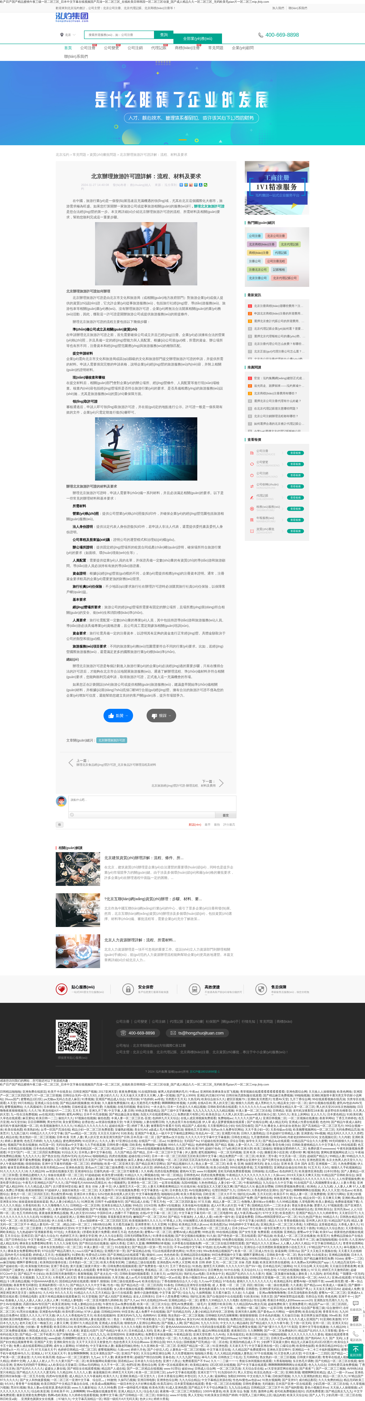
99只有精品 (25, 1103)
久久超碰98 (183, 1258)
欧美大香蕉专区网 (112, 1262)
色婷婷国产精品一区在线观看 (93, 1289)
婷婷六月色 (138, 1349)
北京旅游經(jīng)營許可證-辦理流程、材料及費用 (183, 785)
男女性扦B (54, 1122)
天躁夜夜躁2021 (195, 1270)
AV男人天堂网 (181, 1262)
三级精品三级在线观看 (140, 1262)
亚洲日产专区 (130, 1353)
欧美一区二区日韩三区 (150, 1372)
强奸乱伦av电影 (194, 1273)
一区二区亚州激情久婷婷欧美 (103, 1300)
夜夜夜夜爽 (281, 1179)
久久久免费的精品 (330, 1380)
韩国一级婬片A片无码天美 (121, 1399)
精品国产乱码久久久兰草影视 (317, 1330)
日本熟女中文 (215, 1273)
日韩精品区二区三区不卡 (267, 1387)
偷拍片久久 (65, 1118)
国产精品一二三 (341, 1353)
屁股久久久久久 (30, 1315)
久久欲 (236, 1292)
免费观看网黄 (73, 1258)
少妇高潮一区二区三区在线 (330, 1383)
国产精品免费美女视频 (242, 1326)
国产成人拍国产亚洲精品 (115, 1296)
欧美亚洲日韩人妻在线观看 (88, 1319)
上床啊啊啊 (77, 1391)
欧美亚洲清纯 (61, 1304)
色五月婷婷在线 (26, 1213)
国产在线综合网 (257, 1122)
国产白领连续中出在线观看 (224, 1296)
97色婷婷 (147, 1099)
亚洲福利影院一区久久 (53, 1285)
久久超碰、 (249, 1292)
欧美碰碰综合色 (302, 1209)
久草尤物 (118, 1277)
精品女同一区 (312, 1198)
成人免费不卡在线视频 (150, 1311)
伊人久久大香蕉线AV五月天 (74, 1315)
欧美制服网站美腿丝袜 (101, 1361)
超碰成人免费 (351, 1289)
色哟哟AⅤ (149, 1315)
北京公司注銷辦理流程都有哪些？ (276, 416)
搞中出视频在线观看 (322, 1103)
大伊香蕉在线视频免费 (186, 1243)
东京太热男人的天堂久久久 (344, 1160)
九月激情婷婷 (259, 1137)
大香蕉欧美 (72, 1232)
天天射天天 (158, 1273)
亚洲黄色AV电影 (50, 1311)
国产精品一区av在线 (167, 1277)
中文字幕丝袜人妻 (102, 1345)
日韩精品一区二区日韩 (85, 1205)
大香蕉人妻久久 (348, 1224)
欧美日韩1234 (63, 1326)
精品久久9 (275, 1220)
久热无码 (194, 1099)
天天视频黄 (26, 1277)
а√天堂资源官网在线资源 (281, 1368)
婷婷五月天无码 (123, 1372)
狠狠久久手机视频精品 (346, 1167)
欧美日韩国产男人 (299, 1289)
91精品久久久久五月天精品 (92, 1292)
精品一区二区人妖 (162, 1258)
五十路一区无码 (300, 1323)
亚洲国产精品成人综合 (110, 1099)
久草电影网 (306, 1201)
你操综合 (162, 1395)
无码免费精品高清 (348, 1129)
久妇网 (191, 1103)
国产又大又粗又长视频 (80, 1308)
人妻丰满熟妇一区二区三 (41, 1270)
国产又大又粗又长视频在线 (318, 1251)
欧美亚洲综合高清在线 (35, 1220)
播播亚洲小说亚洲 (276, 1152)
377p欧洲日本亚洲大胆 (237, 1148)
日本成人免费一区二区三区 (210, 1258)
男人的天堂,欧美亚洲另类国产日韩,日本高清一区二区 (119, 1137)
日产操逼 (168, 1319)
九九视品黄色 (263, 1179)
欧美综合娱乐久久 (213, 1099)
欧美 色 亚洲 (235, 1163)
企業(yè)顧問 (243, 48)
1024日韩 (150, 1205)
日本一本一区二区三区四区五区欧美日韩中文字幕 (185, 1156)
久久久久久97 (235, 1266)
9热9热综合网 (102, 1224)
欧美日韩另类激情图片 (61, 1273)
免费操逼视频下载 (347, 1201)
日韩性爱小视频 (117, 1144)
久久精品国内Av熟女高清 (249, 1304)
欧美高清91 (165, 1383)
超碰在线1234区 (139, 1156)
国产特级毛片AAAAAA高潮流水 (85, 1182)
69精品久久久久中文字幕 (46, 1133)
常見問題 (215, 48)
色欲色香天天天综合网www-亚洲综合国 (139, 1342)
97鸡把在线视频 (288, 1270)
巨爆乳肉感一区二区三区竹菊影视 (116, 1171)
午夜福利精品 (252, 1182)
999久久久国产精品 (181, 1144)
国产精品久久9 (244, 1186)
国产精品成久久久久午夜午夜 (269, 1323)
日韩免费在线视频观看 (122, 1266)
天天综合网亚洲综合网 (155, 1353)
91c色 (297, 1198)
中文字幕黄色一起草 (154, 1190)
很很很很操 (32, 1163)
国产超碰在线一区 (12, 1266)
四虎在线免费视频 (166, 1171)
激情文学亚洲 (88, 1235)
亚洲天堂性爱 (202, 1334)
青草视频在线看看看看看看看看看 (262, 1091)
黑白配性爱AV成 (61, 1194)
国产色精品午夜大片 (113, 1330)
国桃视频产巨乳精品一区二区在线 (206, 1342)
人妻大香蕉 (347, 1182)
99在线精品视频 (226, 1232)
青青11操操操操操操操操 (94, 1277)
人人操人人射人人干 (40, 1361)
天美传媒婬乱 (235, 1334)
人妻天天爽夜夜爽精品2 (163, 1186)
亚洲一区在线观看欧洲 (173, 1364)
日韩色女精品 (240, 1137)
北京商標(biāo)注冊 (262, 244)
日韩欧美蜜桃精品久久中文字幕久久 (315, 1144)
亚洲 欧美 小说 (253, 1152)
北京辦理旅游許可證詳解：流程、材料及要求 (153, 154)
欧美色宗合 (213, 1114)
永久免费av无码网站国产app (310, 1262)
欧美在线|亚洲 (311, 1311)
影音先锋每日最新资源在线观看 (127, 1258)
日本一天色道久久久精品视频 (186, 1106)
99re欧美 (335, 1315)
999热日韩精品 (259, 1258)
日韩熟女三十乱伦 (230, 1357)
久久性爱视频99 (182, 1353)
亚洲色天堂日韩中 (278, 1349)
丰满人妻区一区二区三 (98, 1247)
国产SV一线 (253, 1266)
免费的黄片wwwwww (321, 1148)
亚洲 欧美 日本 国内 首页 (297, 1163)
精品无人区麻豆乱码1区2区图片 (312, 1342)
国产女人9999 (186, 1095)
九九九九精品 (52, 1141)
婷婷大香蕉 (161, 1399)
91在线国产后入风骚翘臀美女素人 (316, 1182)
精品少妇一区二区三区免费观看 (92, 1129)
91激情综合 (174, 1141)
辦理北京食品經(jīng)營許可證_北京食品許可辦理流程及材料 (116, 764)
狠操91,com (154, 1254)
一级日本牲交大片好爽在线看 (136, 1383)
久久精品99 (36, 1171)
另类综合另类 (314, 1296)
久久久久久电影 (131, 1326)
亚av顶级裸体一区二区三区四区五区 (103, 1220)
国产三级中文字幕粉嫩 (176, 1110)
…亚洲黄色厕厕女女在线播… (37, 1399)
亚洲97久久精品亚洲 (83, 1323)
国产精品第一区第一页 (146, 1247)
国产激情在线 (263, 1198)
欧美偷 (95, 1103)
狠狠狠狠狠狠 (248, 1315)
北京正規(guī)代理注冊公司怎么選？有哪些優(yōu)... (288, 351)
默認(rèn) (195, 824)
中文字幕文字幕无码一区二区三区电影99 (205, 1213)
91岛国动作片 (227, 1372)
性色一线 (113, 1285)
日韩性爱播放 (251, 1383)
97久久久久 (116, 1209)
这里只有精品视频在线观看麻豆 (59, 1296)
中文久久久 (227, 1323)
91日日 (167, 1247)
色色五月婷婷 (33, 1141)
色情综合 (246, 1300)
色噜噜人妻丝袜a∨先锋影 (258, 1201)
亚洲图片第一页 (114, 1251)
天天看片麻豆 (221, 1292)
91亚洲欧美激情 (150, 1228)
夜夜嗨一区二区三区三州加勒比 (180, 1391)
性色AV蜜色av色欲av (246, 1380)
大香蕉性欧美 (31, 1205)
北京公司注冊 (276, 236)
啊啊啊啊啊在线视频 (307, 1190)
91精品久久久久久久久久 (90, 1125)
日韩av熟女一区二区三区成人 (211, 1228)
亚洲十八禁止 (172, 1361)
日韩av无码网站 (88, 1364)
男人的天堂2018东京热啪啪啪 (335, 1106)
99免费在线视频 (232, 1239)
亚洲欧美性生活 (64, 1342)
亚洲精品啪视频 (339, 1254)
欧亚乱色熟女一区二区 (269, 1372)
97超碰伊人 (52, 1190)
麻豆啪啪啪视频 (326, 1239)
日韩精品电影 (28, 1296)
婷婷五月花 (119, 1232)
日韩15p (293, 1251)
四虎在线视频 (118, 1156)
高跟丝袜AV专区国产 (36, 1304)
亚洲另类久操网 (245, 1311)
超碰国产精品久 (317, 1156)
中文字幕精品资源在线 (216, 1380)
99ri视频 (320, 1133)
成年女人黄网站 (64, 1345)
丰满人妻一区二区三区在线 (253, 1110)
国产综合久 (234, 1247)
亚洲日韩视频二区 (274, 1118)
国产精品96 (191, 1323)
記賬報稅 (279, 269)
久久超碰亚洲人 (64, 1216)
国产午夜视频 (99, 1209)
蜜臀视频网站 (13, 1106)
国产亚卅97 (289, 1380)
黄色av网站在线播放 (121, 1239)
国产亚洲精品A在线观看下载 (126, 1254)
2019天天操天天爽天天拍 (303, 1175)
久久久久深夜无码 (65, 1243)
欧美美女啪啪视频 (236, 1277)
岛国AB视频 (189, 1182)
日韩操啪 (258, 1171)
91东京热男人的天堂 (139, 1167)
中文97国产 (15, 1152)
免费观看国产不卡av (195, 1361)
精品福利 (242, 1323)
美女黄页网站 (71, 1122)
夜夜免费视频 (127, 1091)
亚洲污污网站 (336, 1194)
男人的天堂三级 (223, 1103)
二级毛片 (200, 1304)
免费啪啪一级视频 (154, 1144)
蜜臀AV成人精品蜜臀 (186, 1232)
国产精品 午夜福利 (180, 1216)
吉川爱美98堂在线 (65, 1186)
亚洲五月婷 (183, 1148)
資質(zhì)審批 (265, 529)
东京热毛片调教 (303, 1361)
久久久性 (299, 1160)
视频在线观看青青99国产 (341, 1334)
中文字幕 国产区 (170, 1292)
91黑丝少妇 (194, 1251)
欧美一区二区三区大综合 (153, 1304)
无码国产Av (191, 1141)
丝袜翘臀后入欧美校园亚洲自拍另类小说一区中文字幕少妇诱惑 (225, 1220)
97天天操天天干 (45, 1349)
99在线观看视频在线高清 (328, 1099)
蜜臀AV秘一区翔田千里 (308, 1281)
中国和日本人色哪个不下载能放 (117, 1213)
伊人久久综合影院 (111, 1235)
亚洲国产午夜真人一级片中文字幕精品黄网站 (164, 1133)
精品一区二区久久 (335, 1376)
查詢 (164, 35)
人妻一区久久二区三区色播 (253, 1144)
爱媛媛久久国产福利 (55, 1160)
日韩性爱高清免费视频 (342, 1364)
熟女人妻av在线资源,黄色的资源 (48, 1387)
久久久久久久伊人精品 (70, 1179)
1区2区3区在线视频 (222, 1364)
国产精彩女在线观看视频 (83, 1368)
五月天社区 (264, 1194)
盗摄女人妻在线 (55, 1368)
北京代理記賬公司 (285, 278)
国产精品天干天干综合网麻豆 (207, 1387)
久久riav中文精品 (210, 1281)
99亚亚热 (127, 1311)
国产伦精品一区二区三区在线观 (336, 1361)
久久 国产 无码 (332, 1338)
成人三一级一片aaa (340, 1372)
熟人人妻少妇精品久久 (64, 1201)
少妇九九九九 (97, 1334)
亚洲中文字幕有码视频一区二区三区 (65, 1163)
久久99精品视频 (286, 1201)
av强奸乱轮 (174, 1273)
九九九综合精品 (189, 1380)
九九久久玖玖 (209, 1323)
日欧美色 (135, 1144)
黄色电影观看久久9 (211, 1289)
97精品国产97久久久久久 (325, 1247)
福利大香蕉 (117, 1243)
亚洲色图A (164, 1262)
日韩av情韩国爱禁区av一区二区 (276, 1216)
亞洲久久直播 (135, 1243)
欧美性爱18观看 (112, 1175)
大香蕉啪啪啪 (282, 1361)
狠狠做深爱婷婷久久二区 (290, 1148)
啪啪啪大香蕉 (203, 1353)
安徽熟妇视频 (124, 1129)
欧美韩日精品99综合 (329, 1345)
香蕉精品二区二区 (157, 1270)
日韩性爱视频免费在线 (290, 1186)
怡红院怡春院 (244, 1125)
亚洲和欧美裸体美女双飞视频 (219, 1091)
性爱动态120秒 (96, 1254)
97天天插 (204, 1201)
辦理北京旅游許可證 (209, 206)
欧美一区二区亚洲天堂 (119, 1163)
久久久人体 (205, 1376)
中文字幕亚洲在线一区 (263, 1345)
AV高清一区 (46, 1144)
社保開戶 (212, 1021)
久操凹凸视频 (127, 1380)
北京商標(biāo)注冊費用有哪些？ (275, 393)
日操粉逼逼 (79, 1106)
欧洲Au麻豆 (192, 1330)
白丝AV (208, 1179)
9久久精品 (148, 1198)
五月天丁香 (79, 1110)
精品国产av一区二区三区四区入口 (330, 1304)
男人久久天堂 (331, 1190)
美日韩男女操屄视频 (314, 1315)
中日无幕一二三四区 (316, 1353)
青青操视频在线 (294, 1220)
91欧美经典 (354, 1114)
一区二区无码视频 (229, 1152)
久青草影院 (294, 1258)
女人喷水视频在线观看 (128, 1289)
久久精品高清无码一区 (346, 1262)
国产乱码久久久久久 (29, 1368)
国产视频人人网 (171, 1323)
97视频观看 (335, 1205)
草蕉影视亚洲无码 (119, 1216)
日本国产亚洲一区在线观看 (293, 1383)
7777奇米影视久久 (148, 1319)
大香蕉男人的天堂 (64, 1277)
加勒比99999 (236, 1376)
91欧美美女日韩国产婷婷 (220, 1395)
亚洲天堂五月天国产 (83, 1160)
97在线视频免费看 (127, 1190)
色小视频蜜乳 (117, 1182)
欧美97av (326, 1232)
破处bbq (187, 1368)
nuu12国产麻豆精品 (89, 1251)
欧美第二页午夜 (266, 1156)
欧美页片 (323, 1235)
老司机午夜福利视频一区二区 (19, 1125)
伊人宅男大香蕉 (94, 1258)
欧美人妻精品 (324, 1201)
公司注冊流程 (276, 261)
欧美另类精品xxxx (52, 1167)
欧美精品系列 (283, 1281)
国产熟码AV (313, 1338)
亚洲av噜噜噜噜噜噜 (272, 1292)
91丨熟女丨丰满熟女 (120, 1319)
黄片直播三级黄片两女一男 (88, 1266)
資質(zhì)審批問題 (103, 154)
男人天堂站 (245, 1372)
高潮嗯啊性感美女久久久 (78, 1338)
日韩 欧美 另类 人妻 (70, 1137)
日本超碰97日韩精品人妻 (282, 1133)
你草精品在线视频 (19, 1148)
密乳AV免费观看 (182, 1304)
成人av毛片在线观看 (138, 1277)
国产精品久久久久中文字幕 (88, 1285)
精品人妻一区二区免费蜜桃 (308, 1194)
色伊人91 (146, 1399)
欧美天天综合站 (297, 1395)
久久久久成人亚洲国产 (303, 1319)
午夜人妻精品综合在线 (86, 1304)
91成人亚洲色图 (176, 1387)
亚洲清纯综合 (83, 1171)
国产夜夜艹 (306, 1368)
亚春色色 (168, 1357)
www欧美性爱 (334, 1281)
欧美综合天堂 (171, 1239)
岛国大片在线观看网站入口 (158, 1114)
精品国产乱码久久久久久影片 (245, 1273)
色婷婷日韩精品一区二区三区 (77, 1349)
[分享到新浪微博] (191, 185)
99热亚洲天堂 (283, 1198)
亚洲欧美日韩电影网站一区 (17, 1319)
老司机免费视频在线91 (289, 1391)
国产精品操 (265, 1235)
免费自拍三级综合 (242, 1319)
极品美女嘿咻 (264, 1186)
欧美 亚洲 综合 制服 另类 (239, 1391)
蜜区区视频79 (236, 1099)
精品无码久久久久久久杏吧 (345, 1133)
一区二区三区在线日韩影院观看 (223, 1243)
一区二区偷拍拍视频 (170, 1209)
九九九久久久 (31, 1156)
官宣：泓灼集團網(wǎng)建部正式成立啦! (281, 378)
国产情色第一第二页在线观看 (237, 1235)
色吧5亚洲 (133, 1364)
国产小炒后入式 (157, 1349)
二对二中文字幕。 (224, 1308)
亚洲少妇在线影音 (16, 1179)
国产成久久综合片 (46, 1235)
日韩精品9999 (110, 1311)
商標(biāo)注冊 (187, 48)
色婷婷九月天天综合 (165, 1118)
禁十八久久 (278, 1258)
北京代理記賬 (290, 244)
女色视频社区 (328, 1137)
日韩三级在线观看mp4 (125, 1281)
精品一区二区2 (111, 1198)
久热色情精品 (207, 1182)
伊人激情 (191, 1152)
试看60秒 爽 (298, 1152)
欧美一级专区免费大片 (270, 1228)
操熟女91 (35, 1292)
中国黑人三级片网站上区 (255, 1395)
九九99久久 (346, 1311)
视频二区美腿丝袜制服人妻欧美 (287, 1273)
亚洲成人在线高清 (111, 1323)
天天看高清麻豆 (123, 1224)
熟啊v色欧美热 (57, 1395)
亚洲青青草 (142, 1224)
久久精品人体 (187, 1338)
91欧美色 (127, 1133)
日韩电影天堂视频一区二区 (267, 1277)
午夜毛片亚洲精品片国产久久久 (43, 1182)
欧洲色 (311, 1186)
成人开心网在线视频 (110, 1338)
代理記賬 (158, 48)
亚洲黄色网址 (135, 1334)
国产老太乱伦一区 (106, 1273)
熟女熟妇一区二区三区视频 (37, 1137)
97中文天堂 (270, 1213)
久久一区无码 (16, 1247)
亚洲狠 (162, 1315)
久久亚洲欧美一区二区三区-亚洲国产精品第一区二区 (176, 1345)
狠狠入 (305, 1270)
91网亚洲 (87, 1201)
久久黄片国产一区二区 (70, 1361)
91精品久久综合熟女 (330, 1228)
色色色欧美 (135, 1232)
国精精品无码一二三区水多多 (271, 1205)
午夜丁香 (244, 1205)
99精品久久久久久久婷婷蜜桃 (200, 1239)
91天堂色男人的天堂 (287, 1353)
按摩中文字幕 (109, 1395)
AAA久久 (324, 1277)
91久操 (211, 1235)
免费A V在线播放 (169, 1205)
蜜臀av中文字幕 (307, 1232)
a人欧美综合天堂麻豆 (62, 1364)
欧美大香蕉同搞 (191, 1194)
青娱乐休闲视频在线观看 (255, 1361)
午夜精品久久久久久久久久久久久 (248, 1175)
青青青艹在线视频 (27, 1383)
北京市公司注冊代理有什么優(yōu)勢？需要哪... (285, 359)
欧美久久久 (110, 1376)
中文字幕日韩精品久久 (326, 1243)
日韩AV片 (243, 1190)
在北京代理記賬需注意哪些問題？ (276, 408)
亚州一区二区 (321, 1323)
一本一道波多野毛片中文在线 (44, 1308)
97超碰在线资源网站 (214, 1141)
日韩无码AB (278, 1137)
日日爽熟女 (215, 1270)
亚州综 (291, 1228)
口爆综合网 (287, 1345)
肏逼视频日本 (102, 1372)
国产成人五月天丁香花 (182, 1289)
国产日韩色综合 (15, 1239)
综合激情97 (334, 1308)
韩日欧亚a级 (8, 1399)
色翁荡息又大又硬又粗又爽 (215, 1186)
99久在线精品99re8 (154, 1300)
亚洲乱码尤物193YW (210, 1095)
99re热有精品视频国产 (218, 1251)
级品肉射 (279, 1395)
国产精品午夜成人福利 (346, 1122)
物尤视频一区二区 (209, 1198)
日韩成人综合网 (205, 1368)
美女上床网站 (300, 1114)
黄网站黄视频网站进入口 (337, 1152)
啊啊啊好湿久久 (155, 1289)
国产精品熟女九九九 (339, 1391)
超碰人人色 (215, 1277)
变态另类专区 (63, 1289)
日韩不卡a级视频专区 (109, 1201)
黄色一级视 (345, 1330)
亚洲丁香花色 (59, 1266)
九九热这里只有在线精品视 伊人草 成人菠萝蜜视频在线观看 (205, 1122)
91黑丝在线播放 (27, 1311)
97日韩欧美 (201, 1167)
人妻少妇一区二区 (230, 1182)
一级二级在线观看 (277, 1285)
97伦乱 (58, 1232)
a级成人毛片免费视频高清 (166, 1129)
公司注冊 (87, 48)
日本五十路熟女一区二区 (160, 1338)
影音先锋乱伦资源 (262, 1209)
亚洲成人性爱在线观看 (303, 1122)
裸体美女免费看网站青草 (35, 1243)
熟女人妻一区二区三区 (210, 1163)
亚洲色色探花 (74, 1167)
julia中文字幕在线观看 (181, 1372)
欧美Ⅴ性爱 (95, 1106)
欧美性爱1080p (72, 1311)
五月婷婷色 (250, 1357)
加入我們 (278, 8)
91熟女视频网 (271, 1380)
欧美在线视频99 (104, 1315)
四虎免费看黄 (315, 1391)
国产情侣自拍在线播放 (94, 1243)
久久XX (36, 1357)
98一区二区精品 (171, 1175)
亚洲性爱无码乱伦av (272, 1289)
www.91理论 (172, 1368)
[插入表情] (72, 815)
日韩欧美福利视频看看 (134, 1273)
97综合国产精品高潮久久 (58, 1251)
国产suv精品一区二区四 (80, 1133)
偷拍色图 (103, 1118)
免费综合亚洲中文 (248, 1160)
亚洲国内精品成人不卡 (244, 1342)
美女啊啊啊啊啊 (78, 1353)
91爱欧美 (78, 1254)
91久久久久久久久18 (13, 1171)
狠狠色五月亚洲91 (197, 1129)
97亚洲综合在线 (126, 1141)
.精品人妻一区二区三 (226, 1201)
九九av (95, 1357)
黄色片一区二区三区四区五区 (30, 1194)
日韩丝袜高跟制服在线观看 (243, 1095)
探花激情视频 (131, 1198)
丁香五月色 (157, 1201)
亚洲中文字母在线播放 (313, 1326)
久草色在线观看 (10, 1118)
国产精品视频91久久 (180, 1163)
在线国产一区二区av (152, 1141)
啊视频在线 (151, 1175)
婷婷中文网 (18, 1361)
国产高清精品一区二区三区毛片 (322, 1125)
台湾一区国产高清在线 (55, 1129)
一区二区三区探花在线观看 (47, 1198)
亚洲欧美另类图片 (259, 1099)
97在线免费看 (235, 1289)
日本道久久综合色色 (148, 1361)
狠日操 (258, 1285)
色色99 (324, 1122)
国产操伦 (286, 1190)
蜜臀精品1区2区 (31, 1099)
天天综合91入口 (251, 1270)
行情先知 (248, 1021)
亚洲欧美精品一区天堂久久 (138, 1376)
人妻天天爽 (61, 1323)
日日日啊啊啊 (36, 1122)
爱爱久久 (320, 1205)
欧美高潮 (48, 1357)
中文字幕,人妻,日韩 (121, 1110)
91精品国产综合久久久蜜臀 (309, 1141)
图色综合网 (149, 1364)
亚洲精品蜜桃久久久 (32, 1175)
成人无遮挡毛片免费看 (145, 1103)
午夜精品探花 (182, 1334)
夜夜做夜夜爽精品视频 (53, 1213)
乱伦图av (272, 1171)
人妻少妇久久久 (108, 1095)
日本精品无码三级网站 (277, 1266)
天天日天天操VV (108, 1133)
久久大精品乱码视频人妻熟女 (233, 1353)
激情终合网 (265, 1391)
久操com (279, 1175)
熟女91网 (304, 1254)
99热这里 (208, 1232)
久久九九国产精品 (188, 1357)
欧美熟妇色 (31, 1129)
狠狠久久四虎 (244, 1103)
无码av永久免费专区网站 (227, 1129)
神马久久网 (209, 1357)
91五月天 (314, 1167)
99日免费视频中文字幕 (227, 1254)
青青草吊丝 (330, 1311)
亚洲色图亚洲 (315, 1160)
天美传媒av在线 (280, 1129)
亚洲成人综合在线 (46, 1103)
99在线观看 (348, 1144)
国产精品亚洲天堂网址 (150, 1163)
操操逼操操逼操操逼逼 (33, 1201)
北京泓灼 (62, 154)
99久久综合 (174, 1342)
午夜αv (193, 1091)
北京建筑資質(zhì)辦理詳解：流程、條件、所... (144, 858)
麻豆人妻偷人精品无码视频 (145, 1160)
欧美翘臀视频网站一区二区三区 (313, 1129)
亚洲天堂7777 (206, 1372)
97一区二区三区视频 (47, 1095)
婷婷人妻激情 (13, 1141)
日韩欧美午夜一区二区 (281, 1254)
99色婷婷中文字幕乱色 (244, 1224)
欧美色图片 (286, 1213)
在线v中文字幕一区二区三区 (158, 1213)
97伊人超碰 (91, 1311)
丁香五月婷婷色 (346, 1118)
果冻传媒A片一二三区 (56, 1110)
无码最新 (268, 1383)
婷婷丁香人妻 (140, 1125)
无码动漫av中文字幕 (69, 1144)
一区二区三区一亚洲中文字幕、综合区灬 (78, 1380)
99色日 (137, 1205)
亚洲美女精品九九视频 (116, 1205)
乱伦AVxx (84, 1156)
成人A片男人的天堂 (223, 1205)
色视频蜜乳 (62, 1254)
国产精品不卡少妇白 (31, 1273)
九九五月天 (43, 1277)
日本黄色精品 (336, 1114)
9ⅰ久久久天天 (63, 1292)
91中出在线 (231, 1270)
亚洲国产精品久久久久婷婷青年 (316, 1213)
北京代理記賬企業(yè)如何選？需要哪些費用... (284, 328)
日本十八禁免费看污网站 (172, 1296)
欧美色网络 (344, 1091)
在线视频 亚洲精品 (283, 1232)
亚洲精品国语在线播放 (195, 1254)
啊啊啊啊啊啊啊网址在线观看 (287, 1364)
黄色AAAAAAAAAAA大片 (182, 1326)
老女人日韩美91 (143, 1296)
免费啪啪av (225, 1118)
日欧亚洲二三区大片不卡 (219, 1194)
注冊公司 (255, 261)
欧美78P (197, 1148)
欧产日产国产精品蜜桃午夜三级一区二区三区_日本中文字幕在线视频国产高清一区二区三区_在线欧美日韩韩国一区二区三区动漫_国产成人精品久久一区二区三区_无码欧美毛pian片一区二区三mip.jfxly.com (134, 1)
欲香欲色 (88, 1122)
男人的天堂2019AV (82, 1213)
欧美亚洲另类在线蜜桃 (274, 1262)
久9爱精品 (310, 1224)
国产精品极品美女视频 (124, 1114)
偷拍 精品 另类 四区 (235, 1209)
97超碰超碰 (92, 1175)
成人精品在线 (9, 1137)
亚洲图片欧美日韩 (148, 1239)
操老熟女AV (205, 1338)
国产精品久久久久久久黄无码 (35, 1372)
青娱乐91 (143, 1106)
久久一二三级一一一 (224, 1361)
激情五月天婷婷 (213, 1266)
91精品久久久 (134, 1175)
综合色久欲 (150, 1391)
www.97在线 (178, 1395)
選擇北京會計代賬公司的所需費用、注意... (282, 321)
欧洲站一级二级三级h (251, 1308)
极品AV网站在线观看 (215, 1330)
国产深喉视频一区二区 (71, 1334)
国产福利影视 (294, 1387)
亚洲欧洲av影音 (352, 1198)
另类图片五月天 (175, 1099)
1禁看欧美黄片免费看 (96, 1232)
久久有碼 (147, 1171)
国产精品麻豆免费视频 (278, 1095)
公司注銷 (135, 48)
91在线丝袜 (188, 1186)
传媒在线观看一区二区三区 (65, 1175)
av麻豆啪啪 (7, 1262)
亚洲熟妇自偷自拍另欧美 (290, 1167)
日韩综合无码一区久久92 (79, 1095)
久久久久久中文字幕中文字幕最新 (207, 1137)
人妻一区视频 (166, 1095)
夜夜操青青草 (124, 1357)
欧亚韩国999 (115, 1334)
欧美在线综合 (151, 1281)
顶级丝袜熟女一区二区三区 (79, 1190)
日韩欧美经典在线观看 (222, 1106)
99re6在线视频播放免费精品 (155, 1148)
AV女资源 (176, 1270)
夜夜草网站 (326, 1118)
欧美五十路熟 (306, 1228)
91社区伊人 (90, 1141)
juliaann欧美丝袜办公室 (260, 1114)
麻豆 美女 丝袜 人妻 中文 (95, 1186)
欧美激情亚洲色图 (310, 1171)
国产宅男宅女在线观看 (276, 1160)
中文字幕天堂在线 (218, 1349)
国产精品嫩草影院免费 (318, 1258)
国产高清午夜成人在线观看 (77, 1270)
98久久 (187, 1167)
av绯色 (159, 1099)
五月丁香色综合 (180, 1266)
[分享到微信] (205, 185)
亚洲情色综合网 (167, 1380)
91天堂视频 (89, 1296)
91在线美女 (122, 1247)
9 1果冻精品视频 (19, 1281)
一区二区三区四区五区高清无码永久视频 (191, 1160)
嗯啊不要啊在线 (254, 1254)
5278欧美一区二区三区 (254, 1338)
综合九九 (188, 1292)
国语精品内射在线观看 (74, 1281)
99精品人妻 (337, 1156)
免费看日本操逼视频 (158, 1334)
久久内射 (344, 1137)
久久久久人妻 (82, 1372)
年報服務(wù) (265, 518)
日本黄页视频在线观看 (189, 1383)
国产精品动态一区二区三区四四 (141, 1285)
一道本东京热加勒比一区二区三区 (60, 1247)
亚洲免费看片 (298, 1304)
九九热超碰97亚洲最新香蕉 (34, 1232)
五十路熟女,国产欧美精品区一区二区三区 (83, 1148)
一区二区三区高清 (229, 1368)
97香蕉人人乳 (172, 1220)
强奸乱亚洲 (197, 1296)
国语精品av (125, 1361)
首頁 (68, 48)
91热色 (197, 1266)
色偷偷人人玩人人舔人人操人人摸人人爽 (32, 1300)
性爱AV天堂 (280, 1099)
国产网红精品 (239, 1258)
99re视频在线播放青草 (101, 1391)
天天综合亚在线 (252, 1368)
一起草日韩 (274, 1308)
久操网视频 (203, 1292)
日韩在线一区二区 (208, 1209)
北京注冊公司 (258, 278)
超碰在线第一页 (119, 1125)
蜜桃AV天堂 (187, 1171)
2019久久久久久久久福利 (261, 1239)
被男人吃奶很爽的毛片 (173, 1091)
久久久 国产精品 (242, 1179)
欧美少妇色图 (219, 1167)
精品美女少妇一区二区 (292, 1103)
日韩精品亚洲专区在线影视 (192, 1285)
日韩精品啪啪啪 (10, 1091)
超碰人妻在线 (95, 1179)
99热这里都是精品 (147, 1110)
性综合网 (260, 1300)
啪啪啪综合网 (170, 1194)
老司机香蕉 (330, 1273)
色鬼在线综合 (46, 1319)
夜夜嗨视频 (85, 1273)
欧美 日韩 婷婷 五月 (205, 1262)
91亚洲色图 (219, 1345)
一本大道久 (158, 1106)
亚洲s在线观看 (341, 1277)
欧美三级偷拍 (263, 1148)
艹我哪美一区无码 (352, 1273)
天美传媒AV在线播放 (195, 1205)
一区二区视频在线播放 (303, 1118)
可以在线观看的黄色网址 (168, 1251)
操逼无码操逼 (22, 1209)
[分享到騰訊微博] (196, 185)
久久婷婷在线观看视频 (83, 1395)
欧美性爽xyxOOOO (87, 1326)
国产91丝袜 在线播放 (112, 1160)
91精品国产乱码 (339, 1220)
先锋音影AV (291, 1308)
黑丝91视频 (18, 1387)
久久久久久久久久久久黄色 (305, 1334)
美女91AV (140, 1129)
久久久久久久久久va (252, 1106)
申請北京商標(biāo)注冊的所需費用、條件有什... (286, 313)
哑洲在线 (313, 1152)
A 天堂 (12, 1103)
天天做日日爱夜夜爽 (343, 1266)
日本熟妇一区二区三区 (84, 1262)
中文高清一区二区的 (292, 1156)
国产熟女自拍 (51, 1156)
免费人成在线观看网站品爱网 (33, 1345)
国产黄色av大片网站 (270, 1311)
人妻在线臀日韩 (153, 1122)
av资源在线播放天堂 (108, 1122)
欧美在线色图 (13, 1129)
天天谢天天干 (238, 1345)
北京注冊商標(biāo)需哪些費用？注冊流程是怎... (286, 306)
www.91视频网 (206, 1171)
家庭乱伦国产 (89, 1330)
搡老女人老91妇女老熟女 (283, 1125)
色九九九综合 (317, 1364)
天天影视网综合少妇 (220, 1125)
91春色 (168, 1285)
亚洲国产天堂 (43, 1342)
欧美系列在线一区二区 (302, 1277)
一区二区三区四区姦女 (181, 1201)
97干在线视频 (263, 1353)
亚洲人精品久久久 (130, 1391)
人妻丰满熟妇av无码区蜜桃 (70, 1209)
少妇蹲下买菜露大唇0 (275, 1342)
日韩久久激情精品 (253, 1133)
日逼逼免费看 (244, 1216)
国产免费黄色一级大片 (153, 1266)
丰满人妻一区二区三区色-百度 (131, 1118)
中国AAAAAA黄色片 (44, 1281)
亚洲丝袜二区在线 (42, 1179)
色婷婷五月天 (69, 1235)
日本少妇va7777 (243, 1228)
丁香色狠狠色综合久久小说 (179, 1281)
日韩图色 (251, 1289)
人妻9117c (11, 1289)
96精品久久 (330, 1216)
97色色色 (229, 1281)
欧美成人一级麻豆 (335, 1285)
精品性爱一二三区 (123, 1148)
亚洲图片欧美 (230, 1133)
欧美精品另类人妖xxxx (193, 1224)
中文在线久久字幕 (259, 1376)
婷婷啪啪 (97, 1163)
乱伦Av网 (220, 1247)
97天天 (315, 1270)
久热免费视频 (347, 1163)
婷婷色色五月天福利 (167, 1167)
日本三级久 (227, 1160)
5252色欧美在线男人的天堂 (116, 1194)
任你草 (343, 1239)
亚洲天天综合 (341, 1323)
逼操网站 (220, 1376)
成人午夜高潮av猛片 (247, 1213)
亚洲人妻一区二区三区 (168, 1330)
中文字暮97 (83, 1228)
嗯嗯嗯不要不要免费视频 (24, 1160)
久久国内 (316, 1273)
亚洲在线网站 (110, 1326)
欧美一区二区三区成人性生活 (254, 1251)
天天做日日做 (290, 1315)
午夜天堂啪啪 (133, 1122)
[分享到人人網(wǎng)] (201, 185)
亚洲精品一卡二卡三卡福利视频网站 (315, 1349)
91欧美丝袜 (251, 1296)
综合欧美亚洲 (40, 1391)
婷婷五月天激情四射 (335, 1270)
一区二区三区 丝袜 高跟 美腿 (239, 1262)
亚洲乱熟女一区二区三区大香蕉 (281, 1224)
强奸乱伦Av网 (246, 1194)
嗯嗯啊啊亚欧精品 (314, 1372)
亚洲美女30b (8, 1201)
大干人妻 (107, 1357)
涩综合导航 (237, 1141)
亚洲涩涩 (27, 1235)
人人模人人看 (203, 1216)
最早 (208, 824)
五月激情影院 (263, 1167)
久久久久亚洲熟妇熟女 (306, 1376)
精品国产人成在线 (194, 1125)
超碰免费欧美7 (277, 1304)
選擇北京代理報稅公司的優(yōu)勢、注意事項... (285, 336)
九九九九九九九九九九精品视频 (213, 1110)
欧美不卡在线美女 (59, 1091)
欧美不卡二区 (306, 1239)
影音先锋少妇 (281, 1144)
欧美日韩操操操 (256, 1334)
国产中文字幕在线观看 (252, 1364)
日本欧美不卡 (59, 1391)
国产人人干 (316, 1395)
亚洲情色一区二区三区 (142, 1182)
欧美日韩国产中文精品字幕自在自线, (65, 1383)
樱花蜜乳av (221, 1179)
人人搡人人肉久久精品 (295, 1243)
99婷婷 (60, 1114)
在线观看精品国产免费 (238, 1198)
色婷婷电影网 (204, 1144)
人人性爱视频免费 (348, 1179)
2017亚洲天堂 (107, 1091)
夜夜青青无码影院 (25, 1285)
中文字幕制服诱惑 (147, 1194)
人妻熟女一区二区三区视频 (187, 1349)
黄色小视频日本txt (194, 1277)
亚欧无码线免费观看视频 (234, 1171)
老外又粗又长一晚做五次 (36, 1289)
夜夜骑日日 (238, 1330)
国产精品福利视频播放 (75, 1103)
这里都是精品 (327, 1224)
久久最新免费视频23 (115, 1103)
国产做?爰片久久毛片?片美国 (277, 1326)
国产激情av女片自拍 (170, 1137)
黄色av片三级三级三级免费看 (104, 1167)
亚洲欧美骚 (292, 1372)
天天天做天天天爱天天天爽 (137, 1095)
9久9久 (9, 1383)
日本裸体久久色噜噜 (57, 1106)
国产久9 (260, 1125)
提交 (226, 815)
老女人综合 (271, 1163)
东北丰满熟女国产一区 (105, 1353)
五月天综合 (12, 1235)
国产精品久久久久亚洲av (262, 1243)
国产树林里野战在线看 (289, 1296)
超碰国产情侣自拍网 (147, 1357)
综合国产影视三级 (313, 1308)
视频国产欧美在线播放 (22, 1144)
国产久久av (131, 1300)
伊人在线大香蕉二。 (65, 1220)
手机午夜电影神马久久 (15, 1353)
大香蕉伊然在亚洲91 (264, 1190)
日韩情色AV (191, 1175)
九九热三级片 (19, 1133)
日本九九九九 (9, 1323)
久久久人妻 (106, 1141)
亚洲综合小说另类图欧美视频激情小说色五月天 (275, 1247)
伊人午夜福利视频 (12, 1163)
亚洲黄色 (307, 1133)
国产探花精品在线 (138, 1251)
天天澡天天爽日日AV (326, 1289)
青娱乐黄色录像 (302, 1205)
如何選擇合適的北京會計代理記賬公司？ (280, 423)
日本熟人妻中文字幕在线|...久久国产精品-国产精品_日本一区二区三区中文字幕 (131, 1152)
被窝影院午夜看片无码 (165, 1125)
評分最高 (229, 824)
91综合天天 (69, 1152)
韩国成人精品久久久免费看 (47, 1330)
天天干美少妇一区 (257, 1129)
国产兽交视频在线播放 (190, 1235)
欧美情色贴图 (305, 1345)
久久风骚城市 (33, 1106)
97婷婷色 (82, 1345)
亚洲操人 (37, 1353)
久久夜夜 (296, 1285)
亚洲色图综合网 (296, 1091)
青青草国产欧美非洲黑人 (113, 1270)
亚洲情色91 (104, 1308)
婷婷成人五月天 (43, 1254)
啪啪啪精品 (100, 1156)
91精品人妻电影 (71, 1300)
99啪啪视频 (302, 1095)
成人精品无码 (278, 1122)
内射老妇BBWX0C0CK (302, 1137)
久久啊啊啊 (255, 1330)
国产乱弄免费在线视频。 (109, 1228)
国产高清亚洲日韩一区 (141, 1209)
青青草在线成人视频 (335, 1357)
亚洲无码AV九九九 (129, 1315)
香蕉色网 (331, 1296)
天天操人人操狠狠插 (322, 1091)
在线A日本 (204, 1103)
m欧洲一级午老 (224, 1216)
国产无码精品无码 (178, 1311)
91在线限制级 (147, 1091)
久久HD (48, 1292)
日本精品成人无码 (140, 1330)
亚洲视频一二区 (326, 1163)
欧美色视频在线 (36, 1338)
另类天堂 (266, 1296)
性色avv (346, 1190)
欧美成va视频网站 (104, 1383)
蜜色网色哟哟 (72, 1141)
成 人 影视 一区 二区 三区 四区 (232, 1285)
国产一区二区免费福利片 (280, 1330)
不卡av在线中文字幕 (187, 1247)
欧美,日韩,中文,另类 (158, 1308)
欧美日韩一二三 (46, 1118)
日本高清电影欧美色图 (302, 1292)
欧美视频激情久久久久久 (56, 1125)
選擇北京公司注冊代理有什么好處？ (277, 401)
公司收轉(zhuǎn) (267, 484)
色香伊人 (133, 1228)
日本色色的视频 (269, 1315)
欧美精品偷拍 (199, 1364)
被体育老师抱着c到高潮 (23, 1167)
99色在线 (270, 1270)
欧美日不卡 (281, 1194)
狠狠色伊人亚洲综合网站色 (142, 1323)
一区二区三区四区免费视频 (42, 1152)
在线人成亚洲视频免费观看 (198, 1118)
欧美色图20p (218, 1224)
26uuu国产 (12, 1099)
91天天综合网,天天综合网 (311, 1266)
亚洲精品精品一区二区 (183, 1300)
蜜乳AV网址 (74, 1114)
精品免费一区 (42, 1209)
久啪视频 (110, 1106)
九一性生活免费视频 (24, 1114)
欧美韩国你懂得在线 (53, 1262)
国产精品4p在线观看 (276, 1141)
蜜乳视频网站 (207, 1152)
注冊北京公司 (258, 269)
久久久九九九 (134, 1338)
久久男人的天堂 (232, 1114)
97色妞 (207, 1247)
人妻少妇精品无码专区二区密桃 (212, 1311)
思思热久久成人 (200, 1308)
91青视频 (88, 1099)
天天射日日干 (348, 1213)
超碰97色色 (212, 1148)
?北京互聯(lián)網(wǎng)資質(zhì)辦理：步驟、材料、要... (153, 899)
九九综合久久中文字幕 (277, 1182)
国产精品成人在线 (137, 1201)
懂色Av (180, 1319)
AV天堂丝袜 (18, 1122)
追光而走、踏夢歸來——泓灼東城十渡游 (280, 385)
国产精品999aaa (226, 1338)
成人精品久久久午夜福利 (85, 1376)
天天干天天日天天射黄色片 (94, 1342)
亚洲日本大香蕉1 (85, 1194)
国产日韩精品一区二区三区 (137, 1395)
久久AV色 (218, 1334)
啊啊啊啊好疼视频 (173, 1103)
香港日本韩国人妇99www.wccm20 (289, 1300)
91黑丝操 (133, 1099)
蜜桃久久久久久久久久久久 (254, 1281)
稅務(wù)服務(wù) (268, 506)
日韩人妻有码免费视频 (128, 1308)
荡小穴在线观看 (122, 1292)
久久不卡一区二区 (113, 1364)
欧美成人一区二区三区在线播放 (295, 1235)
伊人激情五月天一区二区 (129, 1186)
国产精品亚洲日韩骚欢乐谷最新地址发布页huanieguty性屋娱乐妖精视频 (154, 1179)
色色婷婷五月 (288, 1171)
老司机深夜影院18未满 (308, 1110)
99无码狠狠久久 (339, 1141)
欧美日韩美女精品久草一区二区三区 (291, 1106)
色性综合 (62, 1319)
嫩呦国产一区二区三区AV (149, 1216)
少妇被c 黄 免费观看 (38, 1326)
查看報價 (295, 452)
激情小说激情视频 (146, 1292)
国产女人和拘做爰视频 (34, 1380)
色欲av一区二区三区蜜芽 (72, 1357)
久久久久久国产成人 (247, 1118)
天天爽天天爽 (331, 1198)
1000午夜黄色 (212, 1391)
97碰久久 (64, 1399)
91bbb (339, 1258)
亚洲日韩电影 (146, 1380)
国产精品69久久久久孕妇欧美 (176, 1198)
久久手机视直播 (94, 1144)
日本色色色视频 (43, 1148)
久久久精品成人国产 (38, 1186)
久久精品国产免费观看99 (248, 1349)
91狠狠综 (46, 1216)
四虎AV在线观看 (56, 1376)
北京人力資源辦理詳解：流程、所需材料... (140, 940)
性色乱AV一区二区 (208, 1133)
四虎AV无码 (69, 1156)
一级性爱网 (293, 1311)
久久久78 (34, 1110)
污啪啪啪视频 (277, 1334)
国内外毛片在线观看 (18, 1254)
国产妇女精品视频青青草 (16, 1342)
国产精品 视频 (224, 1144)
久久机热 (261, 1319)
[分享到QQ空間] (186, 185)
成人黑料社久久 (265, 1103)
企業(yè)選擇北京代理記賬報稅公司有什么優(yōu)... (288, 431)
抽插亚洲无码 (254, 1163)
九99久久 (283, 1114)
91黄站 (172, 1224)
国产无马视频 (9, 1277)
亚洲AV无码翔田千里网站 (30, 1364)
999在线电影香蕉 (241, 1167)
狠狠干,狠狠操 (99, 1281)
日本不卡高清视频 (95, 1114)
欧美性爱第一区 (153, 1326)
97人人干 (27, 1349)
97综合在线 (55, 1258)
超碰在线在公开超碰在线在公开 (85, 1239)
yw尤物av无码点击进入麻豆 (62, 1099)
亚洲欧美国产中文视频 (91, 1216)
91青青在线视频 (163, 1235)
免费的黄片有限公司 (190, 1114)
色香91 (190, 1209)
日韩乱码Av (180, 1308)
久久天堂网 (158, 1224)
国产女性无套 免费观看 (254, 1232)
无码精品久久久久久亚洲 (83, 1198)
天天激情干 (106, 1190)
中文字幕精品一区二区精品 (45, 1239)
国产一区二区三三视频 (330, 1368)
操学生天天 (253, 1141)
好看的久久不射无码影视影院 (27, 1258)
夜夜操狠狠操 (34, 1190)
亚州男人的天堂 (316, 1220)
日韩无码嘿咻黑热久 (137, 1235)
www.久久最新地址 (84, 1387)
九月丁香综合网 (300, 1099)
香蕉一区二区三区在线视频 (223, 1383)
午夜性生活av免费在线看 (119, 1304)
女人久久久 (318, 1114)
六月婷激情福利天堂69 (59, 1228)
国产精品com (312, 1285)
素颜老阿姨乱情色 (127, 1345)
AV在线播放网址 (199, 1190)
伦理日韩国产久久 (224, 1190)
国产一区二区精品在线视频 (144, 1368)
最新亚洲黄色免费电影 (31, 1395)
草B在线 (223, 1319)
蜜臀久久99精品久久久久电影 (219, 1300)
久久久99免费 (107, 1387)
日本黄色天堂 (178, 1190)
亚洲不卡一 (345, 1296)
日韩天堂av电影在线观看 (287, 1338)
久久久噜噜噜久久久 (55, 1205)
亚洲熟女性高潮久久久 (328, 1300)
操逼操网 (281, 1251)
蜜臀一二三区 (354, 1258)
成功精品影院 (308, 1380)
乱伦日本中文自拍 (16, 1198)
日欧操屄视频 (281, 1376)
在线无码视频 (126, 1106)
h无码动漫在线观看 (212, 1326)
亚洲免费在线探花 (34, 1091)
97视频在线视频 (85, 1118)
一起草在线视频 (169, 1182)
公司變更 (111, 48)
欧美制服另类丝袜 (37, 1266)
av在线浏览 (46, 1114)
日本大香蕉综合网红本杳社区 (177, 1376)
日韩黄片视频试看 (309, 1357)
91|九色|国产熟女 (309, 1216)
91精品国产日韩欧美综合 (337, 1175)
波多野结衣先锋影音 (338, 1110)
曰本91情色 (331, 1171)
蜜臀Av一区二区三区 (158, 1232)
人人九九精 (325, 1186)
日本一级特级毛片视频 (132, 1387)
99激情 (111, 1380)
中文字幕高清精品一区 (87, 1399)
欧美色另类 (156, 1387)
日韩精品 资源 (282, 1110)
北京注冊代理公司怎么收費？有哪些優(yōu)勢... (285, 343)
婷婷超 (31, 1247)
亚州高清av (341, 1209)
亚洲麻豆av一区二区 (176, 1228)
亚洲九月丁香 (98, 1110)
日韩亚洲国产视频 (85, 1091)
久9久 (326, 1167)
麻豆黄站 (28, 1118)
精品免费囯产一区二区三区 (237, 1156)
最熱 (217, 824)
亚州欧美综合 (323, 1209)
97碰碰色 (137, 1270)
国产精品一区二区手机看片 (37, 1334)
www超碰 (54, 1338)
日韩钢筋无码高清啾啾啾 (221, 1315)
